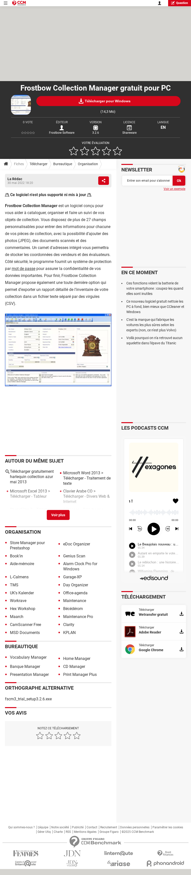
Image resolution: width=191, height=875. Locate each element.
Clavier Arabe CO (78, 491)
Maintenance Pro (78, 616)
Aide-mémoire (22, 563)
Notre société (60, 827)
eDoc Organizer (76, 544)
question (182, 3)
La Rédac (14, 179)
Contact (92, 827)
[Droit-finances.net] (165, 853)
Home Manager (76, 658)
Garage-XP (72, 577)
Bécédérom (73, 608)
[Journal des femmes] (25, 853)
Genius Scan (74, 556)
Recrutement (108, 827)
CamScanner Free (25, 624)
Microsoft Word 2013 (81, 473)
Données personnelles (134, 827)
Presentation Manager (29, 674)
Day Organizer (75, 585)
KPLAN (69, 632)
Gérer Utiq (44, 832)
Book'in (16, 556)
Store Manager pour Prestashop (27, 545)
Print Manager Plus (80, 674)
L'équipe (43, 827)
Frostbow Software (61, 132)
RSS (68, 832)
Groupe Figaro (109, 832)
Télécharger (39, 164)
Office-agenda (75, 593)
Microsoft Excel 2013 (28, 491)
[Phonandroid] (165, 863)
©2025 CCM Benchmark (138, 832)
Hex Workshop (22, 608)
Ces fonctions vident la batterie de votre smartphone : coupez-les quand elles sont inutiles (154, 288)
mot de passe (23, 268)
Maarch (16, 616)
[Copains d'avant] (25, 863)
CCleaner (71, 509)
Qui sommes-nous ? (21, 827)
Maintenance (74, 600)
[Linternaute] (119, 853)
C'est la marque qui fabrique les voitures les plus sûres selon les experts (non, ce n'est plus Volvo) (151, 325)
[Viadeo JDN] (72, 863)
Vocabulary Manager (28, 657)
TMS (14, 585)
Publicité (78, 827)
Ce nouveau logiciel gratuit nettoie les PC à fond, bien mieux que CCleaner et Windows (155, 306)
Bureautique (62, 164)
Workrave (18, 600)
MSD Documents (25, 632)
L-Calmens (19, 577)
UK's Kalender (22, 593)
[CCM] (19, 3)
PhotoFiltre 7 (21, 509)
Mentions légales (85, 832)
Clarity (68, 624)
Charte (58, 832)
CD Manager (74, 666)
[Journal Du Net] (72, 853)
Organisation (88, 164)
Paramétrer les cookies (167, 827)
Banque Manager (25, 666)
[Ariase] (119, 863)
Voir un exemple (174, 189)
